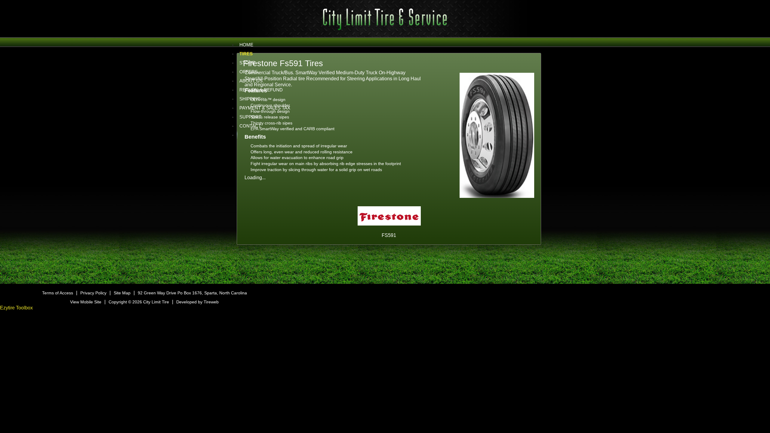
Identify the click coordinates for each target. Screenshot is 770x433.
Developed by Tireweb (197, 301)
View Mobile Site (85, 301)
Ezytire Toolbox (16, 307)
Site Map (122, 292)
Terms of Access (57, 292)
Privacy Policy (93, 292)
